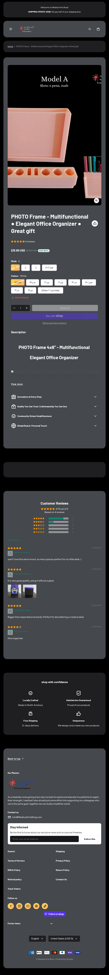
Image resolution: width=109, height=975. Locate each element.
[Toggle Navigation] (11, 29)
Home (10, 46)
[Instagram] (19, 906)
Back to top (14, 758)
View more (17, 384)
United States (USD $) (62, 938)
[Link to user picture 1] (14, 591)
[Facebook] (11, 906)
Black (32, 282)
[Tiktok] (45, 906)
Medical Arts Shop (46, 959)
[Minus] (14, 308)
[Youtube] (28, 906)
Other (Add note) (50, 290)
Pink (74, 282)
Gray (46, 282)
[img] (14, 548)
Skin (17, 290)
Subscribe (89, 839)
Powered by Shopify (64, 959)
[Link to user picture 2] (29, 591)
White (17, 282)
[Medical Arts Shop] (26, 29)
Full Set (49, 267)
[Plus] (27, 308)
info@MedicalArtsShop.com (27, 817)
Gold (60, 282)
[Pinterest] (36, 906)
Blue (30, 290)
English (35, 938)
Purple (88, 282)
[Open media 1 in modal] (54, 135)
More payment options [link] (54, 323)
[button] (90, 29)
